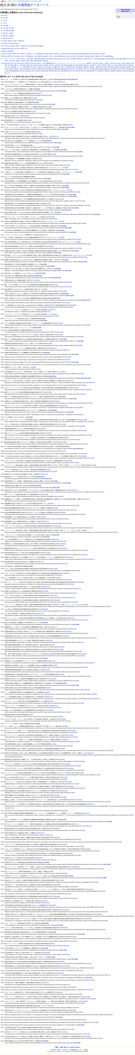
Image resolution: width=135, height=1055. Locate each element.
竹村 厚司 (127, 69)
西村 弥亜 (36, 46)
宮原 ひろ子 (110, 65)
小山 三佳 (7, 67)
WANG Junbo (16, 53)
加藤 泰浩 (22, 65)
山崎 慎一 (18, 46)
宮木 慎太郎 (118, 65)
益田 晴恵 (87, 56)
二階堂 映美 (37, 59)
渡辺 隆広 (73, 53)
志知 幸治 (74, 67)
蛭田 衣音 (21, 71)
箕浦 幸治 (4, 51)
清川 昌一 (73, 69)
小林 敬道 (13, 67)
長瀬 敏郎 (11, 51)
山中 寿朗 (84, 59)
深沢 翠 (75, 56)
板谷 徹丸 (29, 69)
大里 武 (99, 65)
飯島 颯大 (39, 61)
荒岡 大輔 (9, 71)
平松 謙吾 (96, 59)
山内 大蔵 (32, 67)
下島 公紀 (117, 63)
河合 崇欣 (12, 61)
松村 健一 (17, 69)
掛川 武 (6, 15)
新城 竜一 (92, 67)
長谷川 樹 (91, 53)
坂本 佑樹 (75, 65)
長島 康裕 (89, 71)
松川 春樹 (57, 56)
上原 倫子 (106, 63)
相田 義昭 (103, 69)
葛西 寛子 (98, 56)
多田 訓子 (86, 65)
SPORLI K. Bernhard (30, 63)
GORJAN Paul (6, 63)
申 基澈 (92, 69)
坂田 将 (51, 53)
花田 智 (23, 61)
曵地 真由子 (45, 56)
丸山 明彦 (27, 53)
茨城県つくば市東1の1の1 (63, 1049)
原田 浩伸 (39, 65)
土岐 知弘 (51, 65)
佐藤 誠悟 (4, 48)
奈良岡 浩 (56, 53)
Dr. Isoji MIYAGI (51, 1051)
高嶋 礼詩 (107, 71)
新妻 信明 (98, 67)
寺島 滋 (61, 59)
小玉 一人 (19, 67)
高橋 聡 (41, 46)
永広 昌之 (69, 56)
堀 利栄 (81, 65)
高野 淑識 (110, 56)
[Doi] (64, 82)
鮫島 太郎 (125, 71)
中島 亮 (22, 53)
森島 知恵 (57, 69)
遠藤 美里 (85, 53)
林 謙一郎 (67, 53)
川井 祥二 (90, 59)
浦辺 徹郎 (11, 30)
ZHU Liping (5, 46)
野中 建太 (54, 71)
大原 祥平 (17, 48)
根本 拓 (46, 69)
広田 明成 (68, 67)
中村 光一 (23, 59)
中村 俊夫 (4, 41)
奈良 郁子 (5, 33)
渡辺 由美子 (81, 56)
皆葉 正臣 (97, 69)
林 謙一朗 (35, 69)
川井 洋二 (62, 67)
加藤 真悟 (40, 53)
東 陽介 (11, 69)
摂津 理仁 (80, 67)
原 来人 (22, 56)
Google (127, 11)
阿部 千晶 (95, 71)
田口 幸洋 (86, 69)
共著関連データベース (33, 5)
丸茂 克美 (4, 43)
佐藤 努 (5, 38)
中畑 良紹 (4, 56)
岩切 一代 (50, 67)
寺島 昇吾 (124, 65)
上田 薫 (112, 63)
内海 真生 (17, 56)
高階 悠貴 (45, 61)
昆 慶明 (39, 56)
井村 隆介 (128, 63)
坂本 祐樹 (49, 59)
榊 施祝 (63, 69)
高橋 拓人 (119, 71)
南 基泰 (28, 65)
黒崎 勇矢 (131, 71)
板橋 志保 (113, 59)
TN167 (39, 63)
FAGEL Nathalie (6, 53)
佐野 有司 (11, 56)
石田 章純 (5, 18)
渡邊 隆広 (11, 36)
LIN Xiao (13, 63)
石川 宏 (93, 56)
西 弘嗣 (27, 71)
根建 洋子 (125, 59)
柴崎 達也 (41, 69)
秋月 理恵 (121, 69)
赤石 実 (28, 61)
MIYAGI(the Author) (23, 1)
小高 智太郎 (26, 67)
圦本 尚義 (63, 65)
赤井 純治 (38, 71)
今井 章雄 (10, 65)
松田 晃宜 (23, 69)
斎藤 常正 (86, 67)
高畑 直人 (97, 53)
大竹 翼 (5, 20)
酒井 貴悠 (48, 71)
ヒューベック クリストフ (78, 63)
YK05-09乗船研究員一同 (49, 63)
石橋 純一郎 (23, 48)
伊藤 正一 (16, 65)
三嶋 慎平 (88, 63)
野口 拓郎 (60, 71)
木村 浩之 (51, 56)
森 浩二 (131, 59)
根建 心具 (11, 41)
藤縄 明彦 (15, 71)
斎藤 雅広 (102, 59)
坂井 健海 (69, 65)
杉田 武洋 (123, 67)
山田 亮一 (11, 33)
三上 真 (18, 59)
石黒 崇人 (18, 61)
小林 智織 (78, 59)
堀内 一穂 (33, 56)
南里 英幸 (43, 59)
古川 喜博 (45, 65)
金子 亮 (72, 71)
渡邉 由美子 (79, 69)
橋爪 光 (16, 41)
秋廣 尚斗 (115, 69)
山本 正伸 (44, 67)
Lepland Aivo (20, 63)
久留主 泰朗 (29, 59)
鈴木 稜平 (77, 71)
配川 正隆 (33, 61)
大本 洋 (5, 23)
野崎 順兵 (67, 71)
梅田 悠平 (51, 69)
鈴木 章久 (83, 71)
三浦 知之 (100, 63)
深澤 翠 (68, 69)
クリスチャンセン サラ (8, 59)
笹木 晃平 (10, 38)
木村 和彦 (110, 67)
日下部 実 (104, 67)
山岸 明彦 (12, 46)
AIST (9, 1)
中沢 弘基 (5, 28)
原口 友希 (33, 65)
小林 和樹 (72, 59)
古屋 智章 (46, 53)
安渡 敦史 (104, 65)
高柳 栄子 (113, 71)
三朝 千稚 (94, 63)
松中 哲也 (30, 46)
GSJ (14, 1)
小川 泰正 (66, 59)
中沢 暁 (123, 63)
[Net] (58, 82)
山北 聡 (62, 53)
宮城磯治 (85, 1049)
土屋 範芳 (11, 43)
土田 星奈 (57, 65)
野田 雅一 (17, 43)
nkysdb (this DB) (36, 1)
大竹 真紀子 (92, 65)
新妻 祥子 (24, 46)
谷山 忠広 (32, 71)
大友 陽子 (11, 28)
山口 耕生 (38, 67)
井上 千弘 (33, 53)
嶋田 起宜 (56, 67)
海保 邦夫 (5, 36)
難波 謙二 (101, 71)
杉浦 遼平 (116, 67)
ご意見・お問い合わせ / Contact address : (67, 1047)
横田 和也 (63, 56)
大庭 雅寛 (5, 25)
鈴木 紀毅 (104, 56)
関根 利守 (21, 41)
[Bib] (61, 82)
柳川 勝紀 (119, 59)
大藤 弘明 (55, 59)
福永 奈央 (109, 69)
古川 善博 (5, 30)
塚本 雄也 (11, 48)
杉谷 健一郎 (129, 67)
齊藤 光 (103, 53)
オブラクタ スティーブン (63, 63)
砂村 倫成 (79, 53)
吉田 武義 (27, 56)
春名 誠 (108, 59)
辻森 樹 (43, 71)
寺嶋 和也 (130, 65)
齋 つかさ (7, 73)
